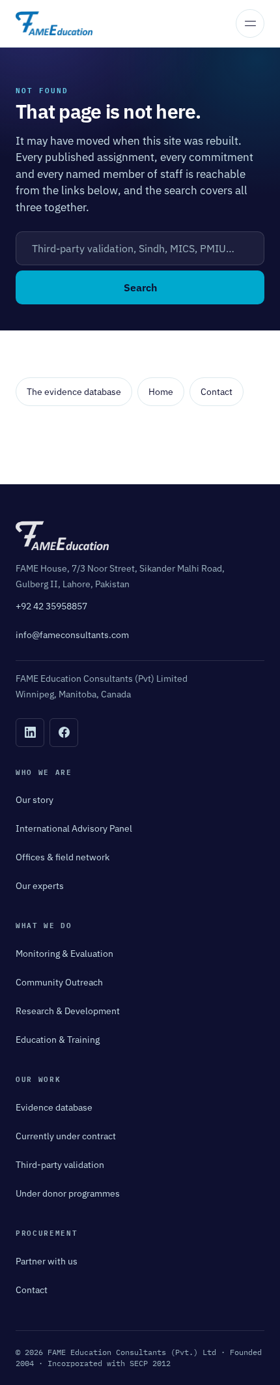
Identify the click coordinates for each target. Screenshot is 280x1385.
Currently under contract (66, 1136)
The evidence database (74, 392)
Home (160, 392)
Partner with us (46, 1261)
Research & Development (68, 1011)
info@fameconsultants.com (72, 635)
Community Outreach (59, 982)
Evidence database (54, 1107)
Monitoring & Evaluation (64, 953)
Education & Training (58, 1039)
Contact (216, 392)
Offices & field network (62, 857)
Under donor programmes (68, 1193)
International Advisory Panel (74, 828)
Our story (34, 800)
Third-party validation (60, 1165)
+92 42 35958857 (51, 606)
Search (140, 287)
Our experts (40, 886)
